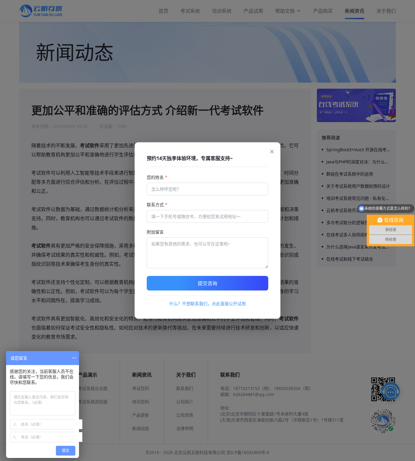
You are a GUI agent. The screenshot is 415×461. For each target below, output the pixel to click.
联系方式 (157, 204)
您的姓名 (157, 177)
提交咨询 (207, 283)
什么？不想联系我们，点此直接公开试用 (207, 303)
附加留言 (155, 232)
